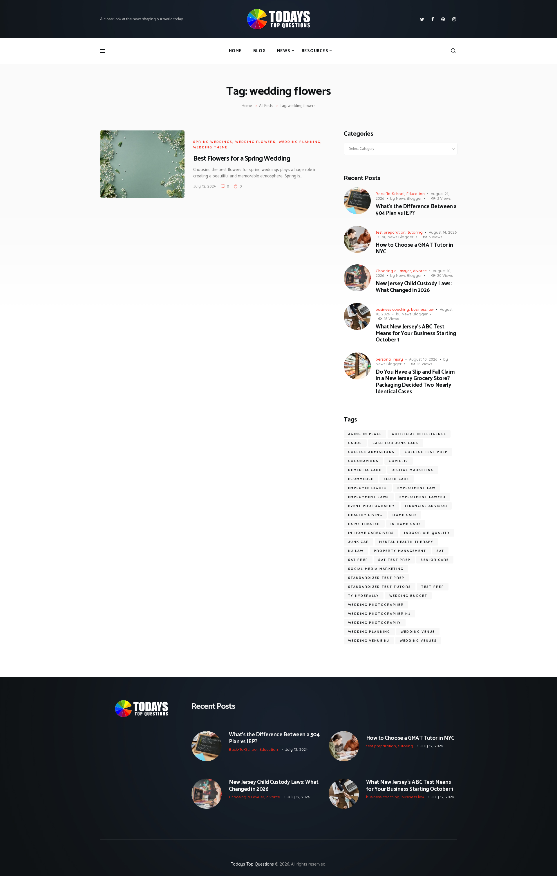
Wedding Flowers (255, 142)
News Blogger (409, 198)
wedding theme (210, 147)
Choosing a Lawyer (393, 270)
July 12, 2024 (204, 186)
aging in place (365, 434)
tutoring (415, 232)
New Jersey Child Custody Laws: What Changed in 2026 (413, 287)
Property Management (400, 551)
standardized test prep (376, 578)
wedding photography (374, 623)
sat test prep (394, 560)
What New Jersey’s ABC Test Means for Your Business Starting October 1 (416, 334)
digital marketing (413, 470)
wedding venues (418, 641)
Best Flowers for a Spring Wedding (241, 159)
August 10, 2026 (423, 359)
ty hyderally (363, 596)
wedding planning (369, 632)
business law (422, 309)
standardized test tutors (379, 587)
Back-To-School (390, 193)
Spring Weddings (212, 142)
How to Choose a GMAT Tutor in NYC (414, 248)
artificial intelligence (419, 434)
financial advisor (426, 506)
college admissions (371, 452)
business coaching (392, 309)
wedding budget (408, 596)
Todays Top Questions (252, 864)
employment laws (368, 497)
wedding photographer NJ (379, 614)
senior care (435, 560)
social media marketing (376, 569)
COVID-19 (398, 461)
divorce (420, 270)
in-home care (405, 524)
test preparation (391, 232)
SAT (440, 551)
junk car (358, 542)
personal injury (389, 359)
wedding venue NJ (369, 641)
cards (355, 443)
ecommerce (361, 479)
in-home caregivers (371, 533)
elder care (396, 479)
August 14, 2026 (443, 232)
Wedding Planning (300, 142)
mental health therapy (406, 542)
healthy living (365, 515)
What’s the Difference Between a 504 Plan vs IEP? (416, 210)
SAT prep (358, 560)
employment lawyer (422, 497)
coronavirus (363, 461)
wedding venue (418, 632)
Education (415, 193)
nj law (356, 551)
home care (405, 515)
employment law (416, 488)
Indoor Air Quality (427, 533)
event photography (371, 506)
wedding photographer (376, 605)
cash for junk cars (395, 443)
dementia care (364, 470)
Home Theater (364, 524)
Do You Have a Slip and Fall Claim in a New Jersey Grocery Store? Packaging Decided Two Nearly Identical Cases (415, 382)
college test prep (426, 452)
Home (247, 106)
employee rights (367, 488)
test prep (432, 587)
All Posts (266, 106)
